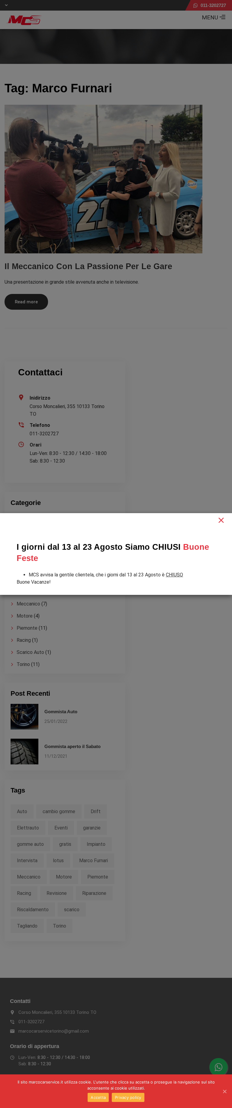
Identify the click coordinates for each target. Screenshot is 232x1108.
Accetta (98, 1097)
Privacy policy (128, 1097)
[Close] (221, 521)
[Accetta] (224, 1091)
